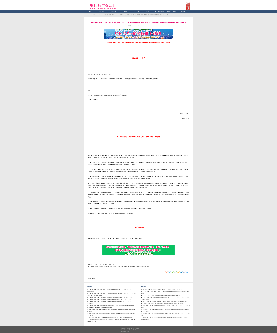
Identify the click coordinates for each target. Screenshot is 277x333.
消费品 (125, 266)
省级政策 (106, 15)
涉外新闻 (136, 11)
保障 (139, 266)
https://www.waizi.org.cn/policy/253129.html (104, 264)
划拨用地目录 (115, 185)
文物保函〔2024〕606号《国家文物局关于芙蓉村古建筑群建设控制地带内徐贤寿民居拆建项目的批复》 (112, 297)
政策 (142, 266)
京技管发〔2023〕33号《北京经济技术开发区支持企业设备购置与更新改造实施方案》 (162, 295)
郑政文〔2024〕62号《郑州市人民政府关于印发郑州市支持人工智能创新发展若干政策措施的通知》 (165, 301)
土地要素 (135, 266)
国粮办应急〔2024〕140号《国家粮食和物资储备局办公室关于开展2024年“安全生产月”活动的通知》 (111, 317)
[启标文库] (138, 38)
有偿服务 (148, 11)
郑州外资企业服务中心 (98, 15)
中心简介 (101, 11)
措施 (145, 266)
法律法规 (113, 11)
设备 (119, 266)
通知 (148, 266)
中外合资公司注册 (171, 11)
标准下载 (125, 11)
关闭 (94, 278)
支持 (112, 266)
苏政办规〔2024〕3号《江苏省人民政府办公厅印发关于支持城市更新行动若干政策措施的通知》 (164, 289)
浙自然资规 (98, 266)
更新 (122, 266)
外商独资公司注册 (159, 11)
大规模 (116, 266)
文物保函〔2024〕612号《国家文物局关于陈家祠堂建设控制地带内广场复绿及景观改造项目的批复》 (111, 299)
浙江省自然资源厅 (106, 266)
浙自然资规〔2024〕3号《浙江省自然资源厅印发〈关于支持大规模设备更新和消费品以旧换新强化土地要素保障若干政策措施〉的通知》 (139, 15)
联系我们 (183, 11)
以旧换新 (130, 266)
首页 (90, 11)
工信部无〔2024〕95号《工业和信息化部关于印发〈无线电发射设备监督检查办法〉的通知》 (163, 303)
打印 (90, 278)
